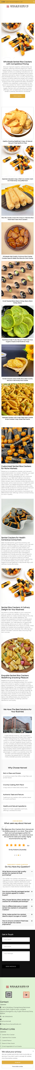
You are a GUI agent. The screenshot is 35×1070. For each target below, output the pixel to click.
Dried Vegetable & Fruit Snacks (12, 1046)
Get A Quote (17, 96)
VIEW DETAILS (17, 123)
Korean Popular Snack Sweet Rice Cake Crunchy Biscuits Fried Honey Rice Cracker (17, 379)
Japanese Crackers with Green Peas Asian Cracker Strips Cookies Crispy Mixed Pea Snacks (17, 418)
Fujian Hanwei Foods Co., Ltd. (14, 1)
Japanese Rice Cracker (9, 1037)
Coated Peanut (6, 1040)
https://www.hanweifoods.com (11, 1024)
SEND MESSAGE (11, 966)
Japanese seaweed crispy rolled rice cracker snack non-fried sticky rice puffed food (17, 180)
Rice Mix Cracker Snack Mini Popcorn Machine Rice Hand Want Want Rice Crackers (17, 218)
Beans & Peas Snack (8, 1043)
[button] (14, 855)
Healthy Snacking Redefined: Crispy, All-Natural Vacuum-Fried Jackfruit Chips (17, 142)
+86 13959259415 (7, 1016)
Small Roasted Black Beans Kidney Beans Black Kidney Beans (17, 302)
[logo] (17, 6)
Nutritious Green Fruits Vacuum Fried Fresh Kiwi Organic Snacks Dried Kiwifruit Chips (17, 340)
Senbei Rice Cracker (8, 1034)
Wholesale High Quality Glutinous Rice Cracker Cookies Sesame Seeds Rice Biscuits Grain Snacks (17, 257)
